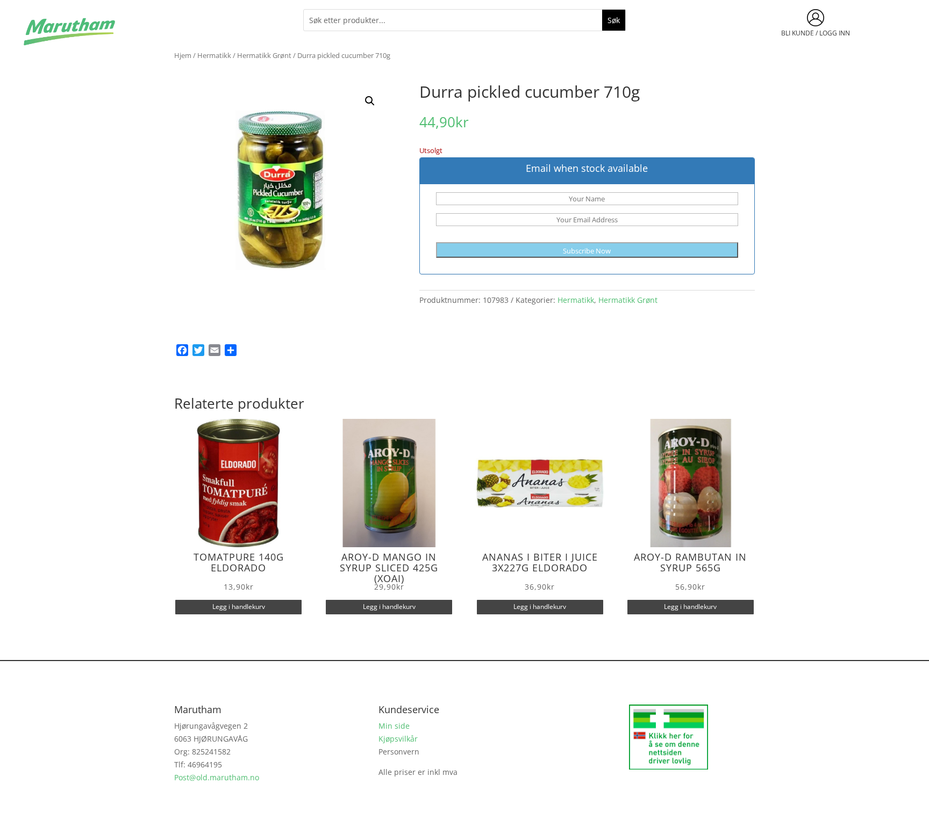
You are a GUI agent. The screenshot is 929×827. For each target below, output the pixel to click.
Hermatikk (214, 55)
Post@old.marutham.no (216, 777)
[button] (370, 101)
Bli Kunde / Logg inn (815, 33)
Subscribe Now (587, 251)
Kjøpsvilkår (398, 739)
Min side (394, 726)
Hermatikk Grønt (264, 55)
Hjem (182, 55)
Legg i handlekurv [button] (238, 606)
